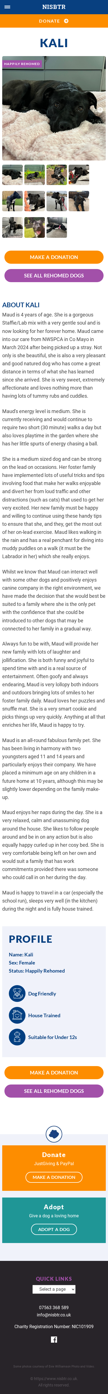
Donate (51, 20)
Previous (8, 109)
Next (100, 109)
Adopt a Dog (54, 1229)
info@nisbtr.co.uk (54, 1315)
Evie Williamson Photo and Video (71, 1366)
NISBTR (54, 7)
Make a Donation (54, 257)
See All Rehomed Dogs (54, 275)
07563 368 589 (54, 1307)
